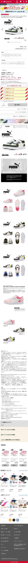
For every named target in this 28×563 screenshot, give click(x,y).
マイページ (3, 547)
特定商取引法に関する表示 (19, 548)
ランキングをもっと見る (23, 470)
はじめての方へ (17, 534)
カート (2, 544)
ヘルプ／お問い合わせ (18, 525)
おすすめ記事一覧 (4, 541)
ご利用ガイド (4, 553)
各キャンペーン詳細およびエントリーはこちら (11, 79)
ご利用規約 (16, 538)
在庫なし (5, 465)
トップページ (3, 4)
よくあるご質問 (17, 531)
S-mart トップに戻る (21, 109)
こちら (16, 558)
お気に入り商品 (4, 528)
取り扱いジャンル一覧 (5, 534)
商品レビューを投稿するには (19, 116)
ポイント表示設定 (4, 550)
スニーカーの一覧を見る (20, 112)
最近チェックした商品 (5, 531)
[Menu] (1, 1)
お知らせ (16, 528)
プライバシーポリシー (18, 541)
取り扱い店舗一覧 (4, 538)
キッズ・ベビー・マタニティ (13, 4)
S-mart (2, 424)
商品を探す (3, 525)
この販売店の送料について (21, 48)
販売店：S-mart (23, 46)
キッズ (22, 4)
